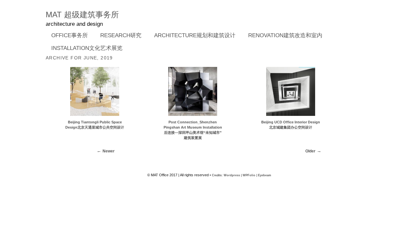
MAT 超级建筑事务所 (82, 14)
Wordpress (232, 175)
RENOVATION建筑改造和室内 (285, 35)
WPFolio (249, 175)
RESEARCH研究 (118, 35)
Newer (109, 151)
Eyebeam (264, 175)
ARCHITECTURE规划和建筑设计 (194, 35)
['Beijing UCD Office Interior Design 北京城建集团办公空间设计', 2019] (290, 117)
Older (310, 151)
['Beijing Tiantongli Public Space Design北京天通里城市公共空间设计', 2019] (94, 117)
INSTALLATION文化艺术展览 (86, 48)
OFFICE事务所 (67, 35)
